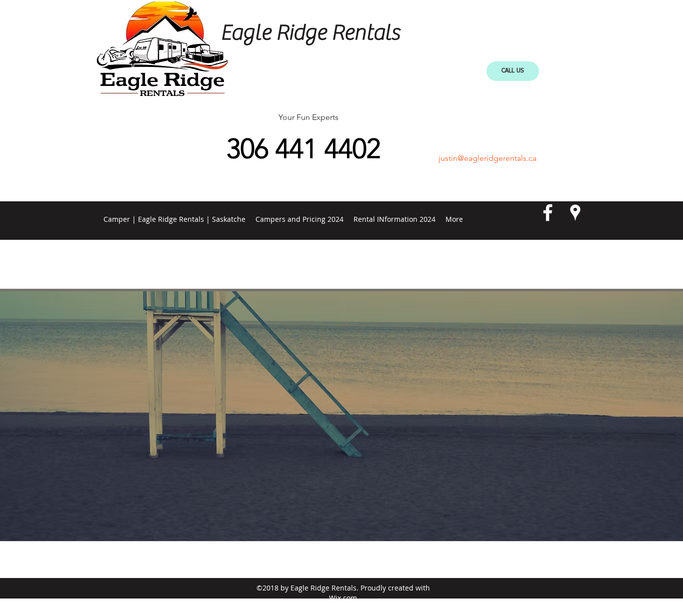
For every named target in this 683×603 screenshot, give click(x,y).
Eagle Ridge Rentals (310, 32)
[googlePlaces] (575, 212)
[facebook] (547, 212)
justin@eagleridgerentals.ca (487, 158)
